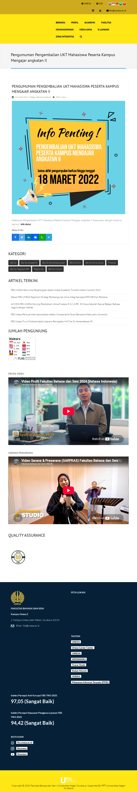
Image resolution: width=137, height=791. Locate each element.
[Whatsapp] (42, 237)
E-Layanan (103, 29)
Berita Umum (55, 269)
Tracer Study (79, 664)
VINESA (76, 653)
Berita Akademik (44, 97)
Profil (74, 22)
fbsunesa (21, 748)
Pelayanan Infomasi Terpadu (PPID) (90, 682)
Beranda (60, 22)
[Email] (35, 237)
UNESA (87, 3)
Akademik (89, 22)
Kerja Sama (86, 29)
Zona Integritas (65, 36)
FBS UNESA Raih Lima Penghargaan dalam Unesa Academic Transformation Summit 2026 (56, 290)
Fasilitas (106, 22)
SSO (101, 3)
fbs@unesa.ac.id (117, 10)
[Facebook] (15, 237)
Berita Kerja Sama (94, 262)
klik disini (26, 224)
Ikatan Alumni (79, 670)
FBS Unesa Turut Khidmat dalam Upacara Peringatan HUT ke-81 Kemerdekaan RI (52, 321)
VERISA (76, 676)
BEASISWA (75, 262)
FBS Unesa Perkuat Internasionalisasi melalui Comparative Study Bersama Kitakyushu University (59, 314)
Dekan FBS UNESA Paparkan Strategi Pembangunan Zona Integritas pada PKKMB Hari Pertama (59, 297)
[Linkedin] (28, 237)
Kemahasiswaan (65, 29)
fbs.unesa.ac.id (24, 742)
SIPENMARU (78, 659)
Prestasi (112, 262)
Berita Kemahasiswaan (53, 262)
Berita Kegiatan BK (19, 269)
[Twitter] (22, 237)
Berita (13, 262)
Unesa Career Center (83, 647)
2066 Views (61, 97)
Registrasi (39, 269)
